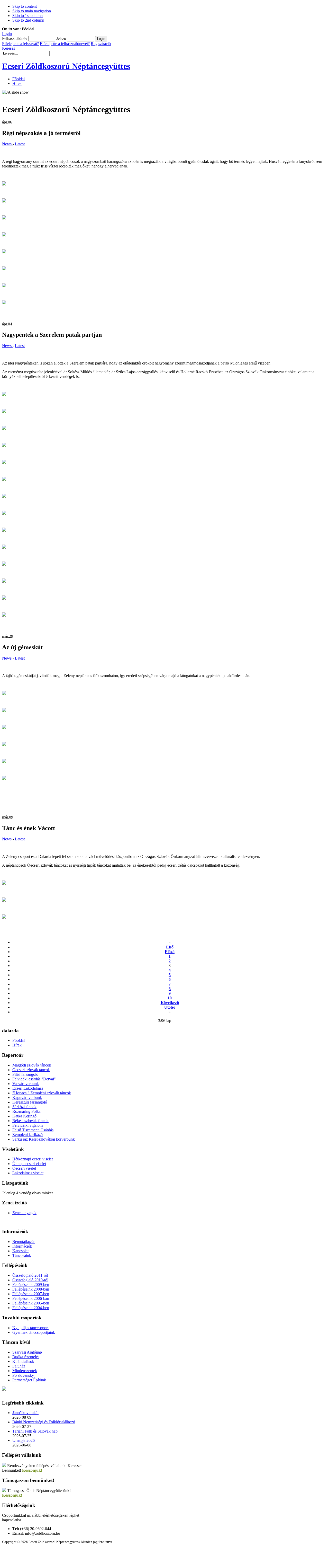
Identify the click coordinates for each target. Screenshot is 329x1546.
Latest (20, 144)
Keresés (8, 48)
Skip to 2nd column (28, 20)
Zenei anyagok (24, 1213)
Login (7, 33)
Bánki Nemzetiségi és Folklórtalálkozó (43, 1422)
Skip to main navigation (31, 11)
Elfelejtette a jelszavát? (20, 43)
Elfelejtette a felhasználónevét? (65, 43)
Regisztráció (101, 43)
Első (169, 947)
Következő (170, 1002)
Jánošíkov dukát (25, 1412)
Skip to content (24, 6)
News (7, 144)
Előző (170, 951)
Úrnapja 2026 (23, 1440)
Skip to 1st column (27, 15)
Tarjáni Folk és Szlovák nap (35, 1431)
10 (170, 998)
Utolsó (169, 1007)
